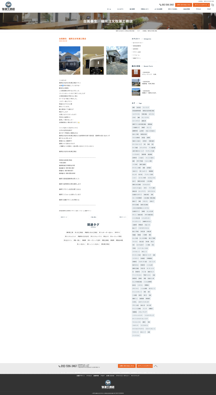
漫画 (139, 117)
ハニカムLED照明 (147, 281)
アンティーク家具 (149, 174)
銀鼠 (150, 235)
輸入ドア (134, 228)
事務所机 (138, 271)
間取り (144, 322)
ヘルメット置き (148, 161)
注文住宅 (139, 107)
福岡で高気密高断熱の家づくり (69, 178)
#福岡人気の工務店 (91, 232)
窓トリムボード (143, 171)
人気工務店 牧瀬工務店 (149, 198)
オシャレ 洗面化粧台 (137, 214)
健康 (144, 167)
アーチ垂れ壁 (152, 147)
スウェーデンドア (143, 312)
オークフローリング (137, 144)
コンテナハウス (136, 114)
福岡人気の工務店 (136, 184)
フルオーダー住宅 (143, 261)
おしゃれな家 (150, 211)
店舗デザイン (88, 210)
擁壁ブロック (151, 271)
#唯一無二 (77, 240)
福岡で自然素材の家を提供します (70, 184)
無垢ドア (134, 201)
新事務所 (148, 298)
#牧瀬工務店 (105, 244)
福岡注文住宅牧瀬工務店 (148, 110)
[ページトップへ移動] (155, 366)
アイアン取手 (152, 188)
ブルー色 (144, 271)
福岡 (133, 107)
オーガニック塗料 (136, 167)
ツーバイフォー (136, 335)
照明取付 (147, 285)
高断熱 (148, 137)
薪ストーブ (143, 332)
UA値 (148, 144)
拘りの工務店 (135, 204)
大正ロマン (135, 171)
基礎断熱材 (135, 131)
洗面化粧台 (146, 194)
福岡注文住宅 (144, 134)
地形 (133, 245)
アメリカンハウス (136, 322)
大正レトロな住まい (150, 131)
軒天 (153, 245)
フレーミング (146, 107)
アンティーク (135, 332)
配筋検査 (150, 124)
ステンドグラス (143, 147)
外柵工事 (149, 231)
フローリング (152, 261)
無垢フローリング (147, 255)
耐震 (149, 332)
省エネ (134, 181)
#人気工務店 (79, 232)
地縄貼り (151, 308)
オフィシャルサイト (201, 5)
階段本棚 (144, 154)
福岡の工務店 (135, 268)
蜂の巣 (134, 285)
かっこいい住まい (150, 157)
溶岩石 (140, 295)
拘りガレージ (152, 288)
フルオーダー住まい (137, 188)
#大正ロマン (68, 240)
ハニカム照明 (144, 288)
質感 (140, 201)
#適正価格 (105, 240)
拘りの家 (149, 305)
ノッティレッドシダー (137, 315)
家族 (149, 322)
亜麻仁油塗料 (143, 164)
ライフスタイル (144, 325)
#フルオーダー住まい (106, 232)
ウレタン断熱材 (136, 137)
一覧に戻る (93, 217)
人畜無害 (134, 224)
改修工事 (143, 231)
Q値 (152, 144)
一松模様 (145, 235)
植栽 (145, 291)
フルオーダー (135, 325)
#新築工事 (70, 232)
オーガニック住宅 (136, 255)
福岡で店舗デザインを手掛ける (69, 200)
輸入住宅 (142, 241)
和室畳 (134, 235)
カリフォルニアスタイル (138, 328)
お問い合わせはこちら (183, 5)
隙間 (145, 278)
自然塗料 (149, 167)
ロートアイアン (142, 191)
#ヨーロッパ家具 (116, 236)
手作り (145, 188)
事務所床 (143, 265)
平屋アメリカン (147, 275)
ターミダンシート (136, 221)
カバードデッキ (136, 120)
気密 (154, 275)
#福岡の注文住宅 (83, 236)
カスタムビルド (146, 184)
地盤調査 (134, 312)
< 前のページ (63, 217)
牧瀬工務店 (144, 114)
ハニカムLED (149, 265)
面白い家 (143, 305)
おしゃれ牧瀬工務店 (137, 281)
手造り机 (143, 268)
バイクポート (135, 258)
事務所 (143, 127)
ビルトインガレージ (150, 328)
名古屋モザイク (136, 211)
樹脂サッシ (135, 298)
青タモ (145, 295)
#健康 (84, 240)
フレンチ (145, 308)
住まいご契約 (135, 134)
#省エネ (106, 236)
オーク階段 (135, 147)
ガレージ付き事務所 (137, 198)
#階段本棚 (119, 240)
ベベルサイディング (149, 315)
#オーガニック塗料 (94, 240)
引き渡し (134, 302)
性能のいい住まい (136, 141)
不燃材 (134, 248)
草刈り (152, 241)
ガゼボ (134, 117)
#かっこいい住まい (93, 244)
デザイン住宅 (74, 210)
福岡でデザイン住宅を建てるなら (70, 189)
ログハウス (151, 114)
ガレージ (149, 127)
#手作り (117, 232)
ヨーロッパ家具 (142, 177)
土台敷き (142, 131)
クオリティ (145, 201)
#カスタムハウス (96, 236)
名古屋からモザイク (137, 194)
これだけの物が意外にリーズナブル (140, 208)
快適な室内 (151, 141)
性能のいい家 (151, 278)
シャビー (134, 177)
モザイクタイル (151, 191)
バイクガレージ (136, 251)
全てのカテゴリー (138, 43)
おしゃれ (134, 174)
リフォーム (81, 210)
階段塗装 (151, 171)
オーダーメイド (150, 268)
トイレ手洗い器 (136, 218)
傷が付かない (135, 265)
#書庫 (112, 240)
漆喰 (152, 194)
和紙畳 (139, 235)
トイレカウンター (146, 218)
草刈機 (147, 241)
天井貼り (145, 141)
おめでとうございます (144, 302)
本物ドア (152, 201)
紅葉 (154, 255)
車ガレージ (144, 251)
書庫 (133, 161)
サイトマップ (135, 375)
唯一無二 (141, 174)
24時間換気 (149, 258)
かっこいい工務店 (136, 308)
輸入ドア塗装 (152, 238)
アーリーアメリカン (137, 275)
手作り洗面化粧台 (149, 214)
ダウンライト (135, 288)
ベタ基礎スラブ (136, 127)
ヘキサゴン (140, 285)
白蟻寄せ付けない (147, 221)
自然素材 (68, 210)
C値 (144, 144)
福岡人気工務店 (144, 204)
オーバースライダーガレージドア (140, 318)
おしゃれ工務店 (143, 238)
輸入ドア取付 (135, 231)
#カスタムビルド (70, 236)
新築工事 (134, 191)
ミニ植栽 (148, 245)
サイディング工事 (150, 151)
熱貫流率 (134, 278)
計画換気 (134, 261)
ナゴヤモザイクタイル (144, 228)
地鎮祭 (143, 211)
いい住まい (141, 157)
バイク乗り (135, 164)
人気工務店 (149, 181)
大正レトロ (147, 224)
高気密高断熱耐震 (136, 110)
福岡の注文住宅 (141, 181)
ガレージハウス (145, 117)
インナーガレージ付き (143, 248)
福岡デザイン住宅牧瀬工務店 (139, 124)
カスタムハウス (151, 177)
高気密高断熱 (62, 210)
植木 (149, 291)
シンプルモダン (136, 154)
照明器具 (141, 224)
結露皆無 (142, 298)
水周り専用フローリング (138, 151)
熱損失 (140, 278)
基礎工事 (144, 120)
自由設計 (143, 258)
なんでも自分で (140, 245)
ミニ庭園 (134, 295)
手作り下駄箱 (140, 161)
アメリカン (135, 241)
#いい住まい (81, 244)
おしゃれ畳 (135, 238)
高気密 (143, 137)
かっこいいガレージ (137, 291)
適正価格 (150, 154)
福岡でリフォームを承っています (70, 194)
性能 (150, 295)
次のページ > (122, 217)
